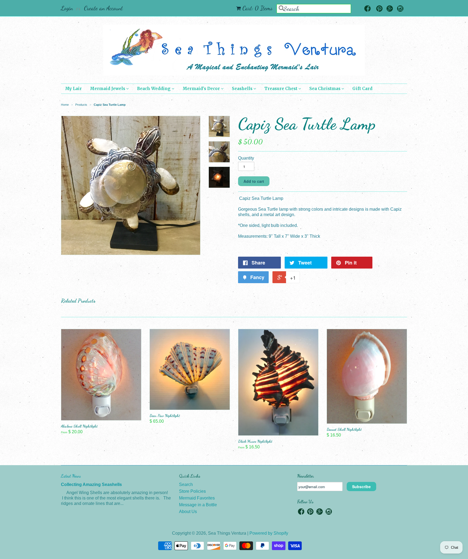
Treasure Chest (281, 88)
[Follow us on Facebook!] (367, 9)
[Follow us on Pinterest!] (379, 9)
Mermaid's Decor (202, 88)
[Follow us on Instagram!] (400, 9)
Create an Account (103, 8)
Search (186, 484)
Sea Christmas (325, 88)
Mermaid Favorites (197, 498)
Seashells (242, 88)
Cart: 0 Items (257, 8)
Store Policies (192, 491)
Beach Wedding (154, 88)
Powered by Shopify (268, 533)
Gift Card (362, 88)
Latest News (71, 475)
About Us (188, 511)
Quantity (246, 158)
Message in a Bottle (198, 504)
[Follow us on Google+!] (389, 9)
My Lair (73, 88)
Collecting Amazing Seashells (91, 484)
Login (67, 8)
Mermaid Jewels (108, 88)
